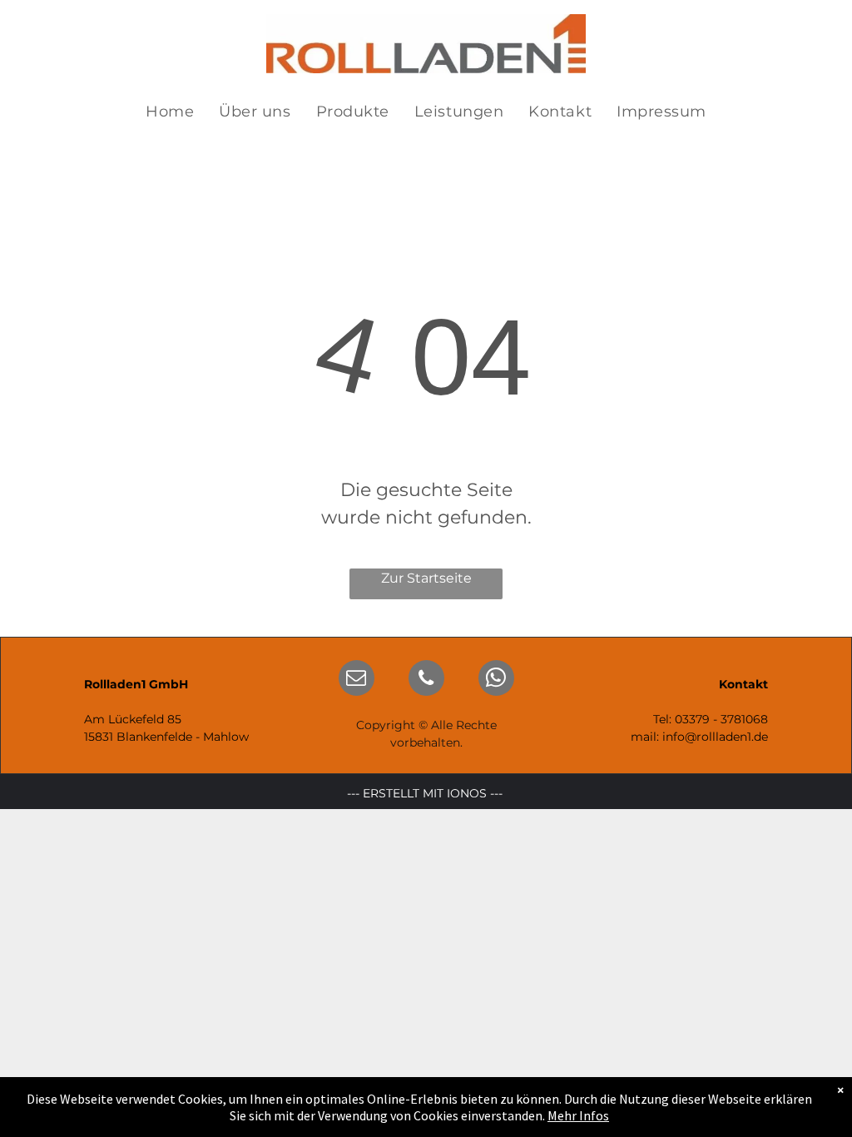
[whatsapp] (496, 680)
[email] (356, 680)
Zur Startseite (426, 578)
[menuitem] (169, 111)
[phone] (426, 680)
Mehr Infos (578, 1115)
